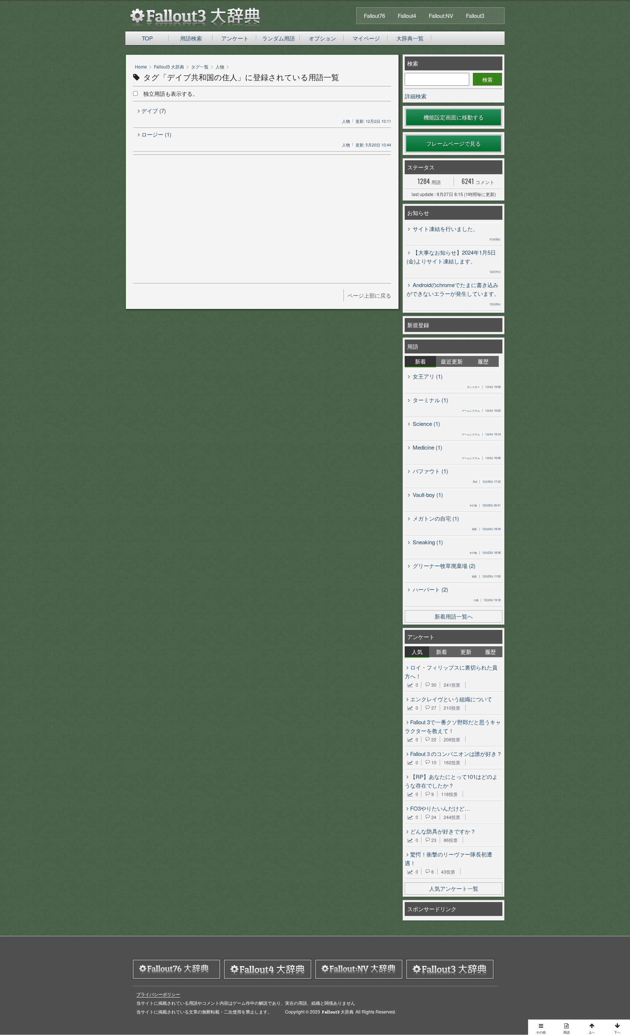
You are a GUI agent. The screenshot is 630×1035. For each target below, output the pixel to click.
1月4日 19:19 (481, 434)
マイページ (366, 38)
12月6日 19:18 (487, 600)
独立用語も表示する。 (168, 93)
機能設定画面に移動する (454, 117)
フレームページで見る (453, 143)
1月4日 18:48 (481, 458)
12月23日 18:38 (485, 552)
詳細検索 (416, 96)
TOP (147, 38)
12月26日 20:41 (485, 505)
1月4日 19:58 (484, 387)
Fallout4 (407, 15)
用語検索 (191, 38)
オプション (322, 38)
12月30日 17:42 (487, 481)
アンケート (235, 38)
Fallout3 (475, 15)
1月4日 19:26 (481, 410)
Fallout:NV (441, 15)
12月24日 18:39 (486, 529)
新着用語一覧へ (454, 616)
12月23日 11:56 (486, 576)
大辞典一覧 (410, 38)
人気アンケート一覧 (453, 888)
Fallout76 (374, 15)
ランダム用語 (278, 38)
